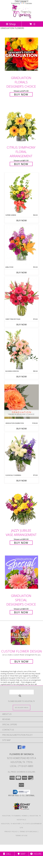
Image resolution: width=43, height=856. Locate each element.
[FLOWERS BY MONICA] (21, 18)
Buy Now (21, 94)
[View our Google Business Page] (23, 748)
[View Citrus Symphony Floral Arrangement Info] (21, 124)
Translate (28, 3)
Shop (12, 24)
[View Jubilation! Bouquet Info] (21, 245)
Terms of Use (22, 835)
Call (8, 853)
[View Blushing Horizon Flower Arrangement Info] (21, 349)
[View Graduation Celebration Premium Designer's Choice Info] (21, 401)
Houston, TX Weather (11, 824)
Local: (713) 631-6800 (21, 766)
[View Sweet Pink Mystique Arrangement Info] (21, 297)
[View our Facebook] (19, 748)
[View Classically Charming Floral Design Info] (21, 453)
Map (22, 853)
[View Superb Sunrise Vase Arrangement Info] (21, 193)
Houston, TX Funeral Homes (15, 816)
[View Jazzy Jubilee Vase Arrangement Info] (21, 507)
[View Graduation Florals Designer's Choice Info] (21, 54)
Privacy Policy (11, 831)
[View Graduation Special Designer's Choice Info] (21, 572)
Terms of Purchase (28, 831)
